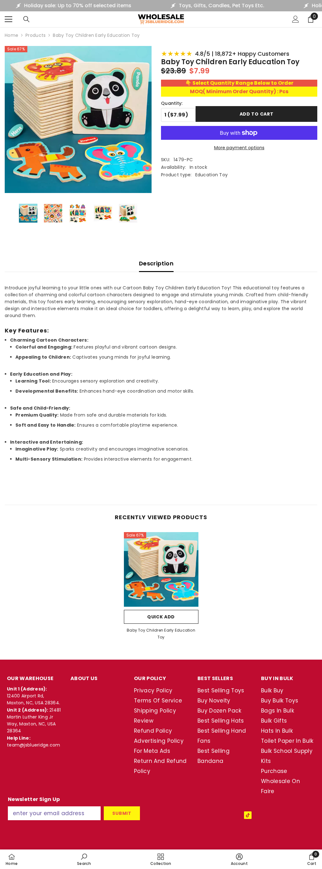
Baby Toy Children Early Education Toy (161, 634)
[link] (84, 859)
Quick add (161, 617)
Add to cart (257, 114)
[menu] (8, 19)
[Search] (26, 19)
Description (156, 263)
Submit (121, 813)
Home (11, 35)
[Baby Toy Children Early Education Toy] (161, 569)
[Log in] (295, 19)
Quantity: (172, 103)
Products (35, 35)
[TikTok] (248, 815)
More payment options (239, 148)
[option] (161, 588)
